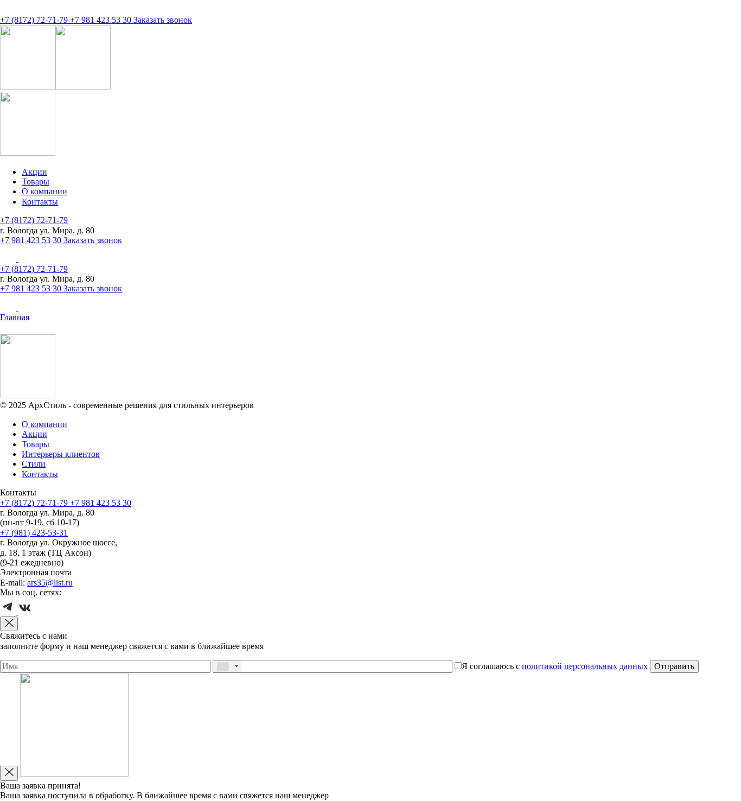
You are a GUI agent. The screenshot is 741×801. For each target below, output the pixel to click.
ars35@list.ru (50, 582)
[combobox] (227, 666)
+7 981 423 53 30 (101, 19)
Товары (35, 181)
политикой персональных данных (585, 666)
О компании (44, 191)
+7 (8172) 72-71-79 (35, 19)
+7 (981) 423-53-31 (34, 532)
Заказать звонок (162, 19)
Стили (34, 463)
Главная (14, 317)
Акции (34, 171)
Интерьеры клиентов (61, 454)
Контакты (40, 201)
